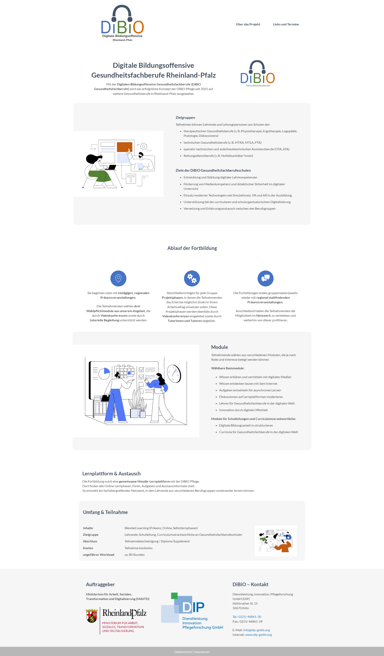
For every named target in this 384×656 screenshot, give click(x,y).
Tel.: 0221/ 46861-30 (247, 616)
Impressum (202, 652)
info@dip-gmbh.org (256, 630)
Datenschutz (183, 652)
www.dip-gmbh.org (258, 634)
